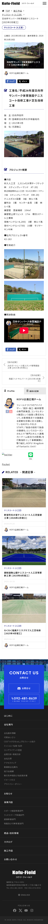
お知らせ (8, 793)
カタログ (8, 841)
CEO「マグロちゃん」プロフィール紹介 (19, 741)
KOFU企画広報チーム (29, 399)
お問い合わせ (10, 859)
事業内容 (8, 802)
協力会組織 (9, 771)
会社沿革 (8, 758)
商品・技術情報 (11, 833)
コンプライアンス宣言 (13, 750)
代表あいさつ (9, 737)
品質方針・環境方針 (12, 754)
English (25, 895)
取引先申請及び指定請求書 (15, 775)
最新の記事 (34, 391)
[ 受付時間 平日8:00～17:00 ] (24, 701)
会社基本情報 (10, 733)
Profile (11, 391)
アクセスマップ (10, 762)
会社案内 (8, 724)
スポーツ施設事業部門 (13, 810)
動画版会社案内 (11, 767)
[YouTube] (10, 411)
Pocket (6, 464)
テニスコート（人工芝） (12, 14)
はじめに (8, 715)
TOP (7, 10)
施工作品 (17, 10)
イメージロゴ (9, 779)
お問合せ (26, 688)
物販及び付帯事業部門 (14, 823)
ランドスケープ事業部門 (14, 815)
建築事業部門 (10, 819)
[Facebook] (7, 411)
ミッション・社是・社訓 (13, 745)
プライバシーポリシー (13, 784)
